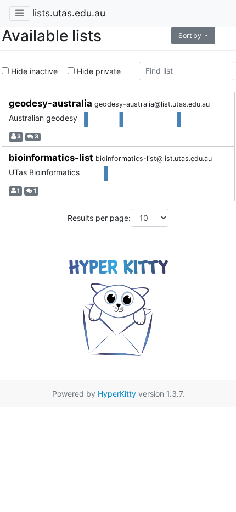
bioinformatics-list (52, 157)
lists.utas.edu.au (68, 13)
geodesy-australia (51, 103)
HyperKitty (117, 393)
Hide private (98, 71)
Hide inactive (33, 71)
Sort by (190, 35)
